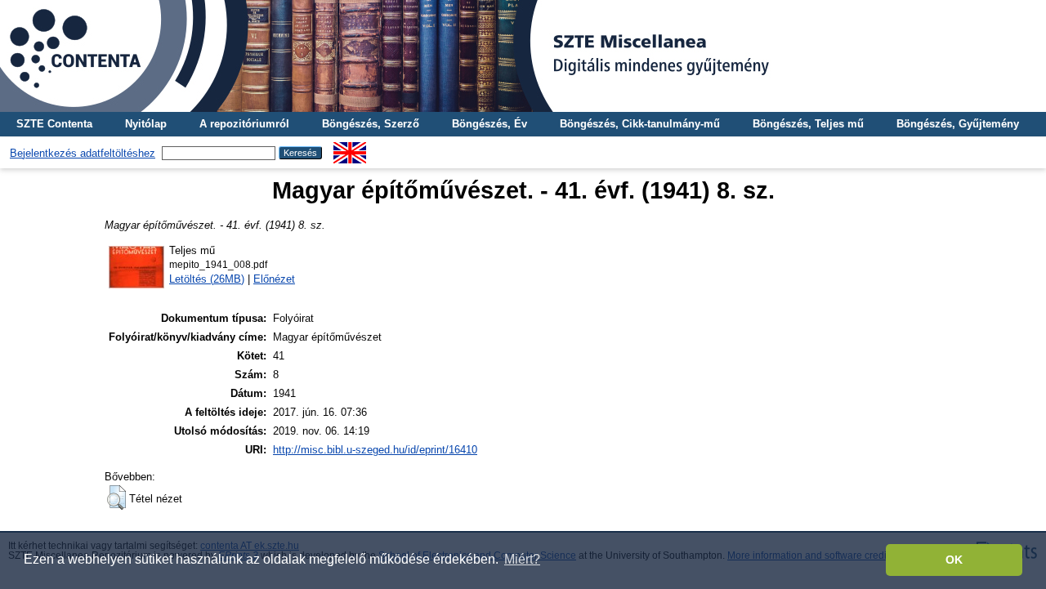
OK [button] (954, 559)
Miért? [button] (522, 559)
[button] (116, 497)
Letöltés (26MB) (206, 279)
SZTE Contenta (54, 124)
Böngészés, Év (489, 124)
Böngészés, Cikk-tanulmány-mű (640, 124)
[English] (349, 148)
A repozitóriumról (244, 124)
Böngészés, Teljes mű (808, 124)
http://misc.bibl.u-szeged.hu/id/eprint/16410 (375, 450)
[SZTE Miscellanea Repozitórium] (523, 56)
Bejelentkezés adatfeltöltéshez (82, 153)
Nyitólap (146, 124)
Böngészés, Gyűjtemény (957, 124)
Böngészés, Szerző (370, 124)
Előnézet (274, 279)
